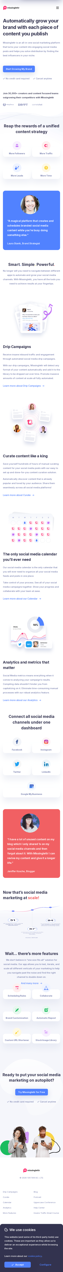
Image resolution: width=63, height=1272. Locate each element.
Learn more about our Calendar (20, 598)
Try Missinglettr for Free (31, 1092)
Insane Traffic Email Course (46, 1213)
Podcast (37, 1197)
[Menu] (57, 8)
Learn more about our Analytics (20, 700)
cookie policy (35, 1256)
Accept (19, 1264)
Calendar (7, 1202)
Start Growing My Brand (19, 69)
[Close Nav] (6, 6)
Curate (6, 1197)
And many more (30, 983)
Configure (45, 1264)
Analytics (7, 1207)
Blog (36, 1192)
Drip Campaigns (10, 1192)
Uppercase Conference (45, 1202)
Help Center (39, 1207)
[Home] (11, 8)
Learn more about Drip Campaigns (22, 385)
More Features (9, 1213)
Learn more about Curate (17, 495)
